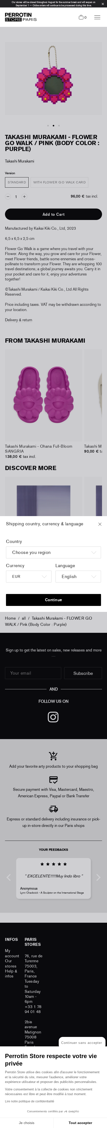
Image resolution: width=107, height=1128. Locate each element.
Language (65, 566)
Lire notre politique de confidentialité (29, 1101)
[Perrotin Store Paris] (19, 17)
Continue (53, 599)
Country (14, 541)
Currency (15, 566)
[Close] (104, 526)
